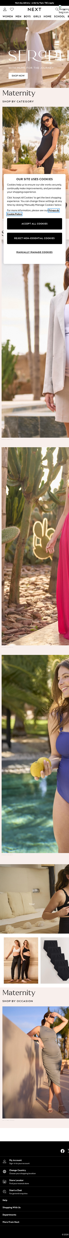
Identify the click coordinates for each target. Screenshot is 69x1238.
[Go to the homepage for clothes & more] (34, 9)
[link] (4, 9)
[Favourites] (11, 9)
